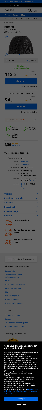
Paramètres (21, 405)
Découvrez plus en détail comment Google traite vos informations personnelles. (21, 391)
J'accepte (21, 399)
